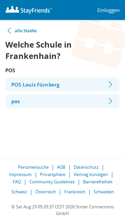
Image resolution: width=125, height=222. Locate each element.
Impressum (20, 174)
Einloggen (108, 10)
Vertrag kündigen (91, 174)
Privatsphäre (52, 174)
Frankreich (74, 192)
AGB (61, 167)
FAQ (17, 182)
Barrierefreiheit (98, 182)
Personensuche (33, 167)
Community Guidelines (52, 182)
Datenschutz (86, 167)
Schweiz (19, 192)
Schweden (104, 192)
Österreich (45, 192)
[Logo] (28, 10)
